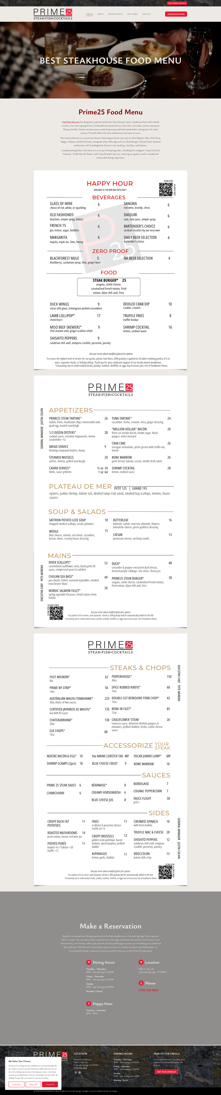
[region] (33, 1073)
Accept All (50, 1084)
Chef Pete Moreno (70, 121)
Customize (17, 1084)
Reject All (33, 1084)
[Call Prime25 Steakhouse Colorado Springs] (163, 987)
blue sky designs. (112, 1091)
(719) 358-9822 (80, 1067)
